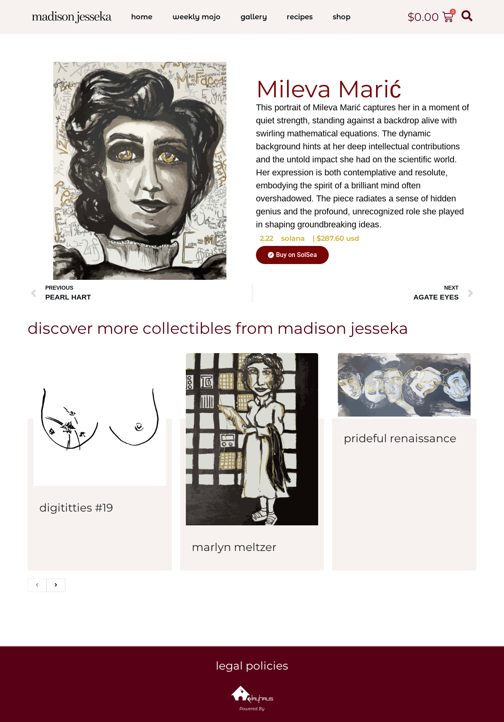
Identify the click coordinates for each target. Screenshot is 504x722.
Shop (341, 17)
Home (141, 17)
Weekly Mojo (196, 17)
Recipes (300, 17)
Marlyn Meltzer (234, 547)
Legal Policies (252, 665)
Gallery (254, 17)
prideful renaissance (400, 438)
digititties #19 (76, 507)
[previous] (37, 585)
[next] (55, 585)
